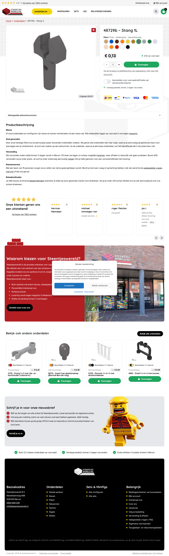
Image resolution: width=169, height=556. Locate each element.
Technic (52, 508)
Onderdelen (19, 21)
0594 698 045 (13, 503)
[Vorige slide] (156, 238)
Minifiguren (63, 11)
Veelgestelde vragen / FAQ (141, 519)
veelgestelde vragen (152, 168)
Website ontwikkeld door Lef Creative (147, 553)
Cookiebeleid (78, 292)
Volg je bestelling (136, 512)
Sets (76, 11)
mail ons (9, 171)
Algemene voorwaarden (140, 523)
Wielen (52, 515)
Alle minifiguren (96, 492)
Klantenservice (142, 3)
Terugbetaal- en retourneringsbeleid (145, 527)
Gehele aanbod (56, 492)
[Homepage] (12, 11)
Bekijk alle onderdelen (150, 333)
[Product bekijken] (24, 351)
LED (85, 11)
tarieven (101, 155)
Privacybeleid (89, 292)
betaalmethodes (36, 181)
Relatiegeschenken (101, 11)
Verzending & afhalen (138, 515)
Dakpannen (54, 504)
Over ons (133, 504)
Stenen (52, 496)
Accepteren (69, 285)
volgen (71, 159)
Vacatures (133, 508)
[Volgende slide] (161, 238)
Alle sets (92, 496)
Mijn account (134, 496)
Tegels (52, 512)
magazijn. (133, 133)
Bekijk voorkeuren (100, 285)
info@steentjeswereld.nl (17, 506)
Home (8, 21)
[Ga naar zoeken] (156, 11)
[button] (93, 30)
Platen (52, 500)
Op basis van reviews (35, 3)
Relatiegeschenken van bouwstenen (145, 492)
